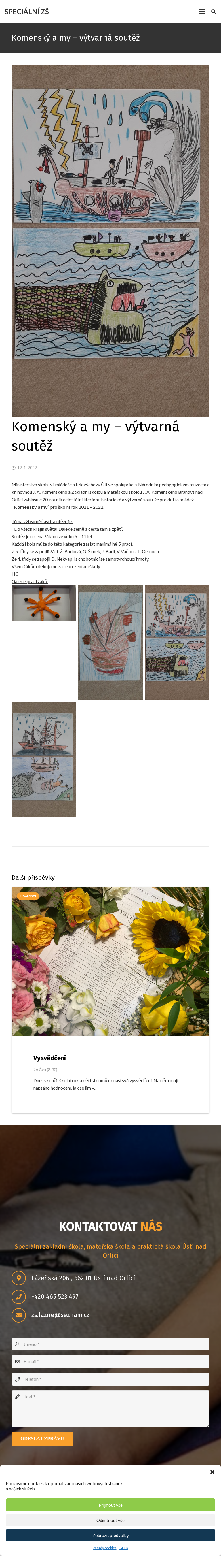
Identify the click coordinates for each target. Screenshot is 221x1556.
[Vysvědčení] (110, 961)
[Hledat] (214, 11)
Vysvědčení (49, 1058)
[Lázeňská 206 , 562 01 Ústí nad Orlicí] (21, 1278)
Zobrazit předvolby (110, 1535)
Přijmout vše (111, 1505)
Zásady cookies (105, 1548)
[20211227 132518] (110, 642)
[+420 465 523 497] (21, 1297)
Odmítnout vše (110, 1520)
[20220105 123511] (43, 603)
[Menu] (202, 11)
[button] (212, 1472)
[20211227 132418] (43, 759)
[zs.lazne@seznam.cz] (21, 1315)
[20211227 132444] (177, 642)
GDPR (123, 1548)
